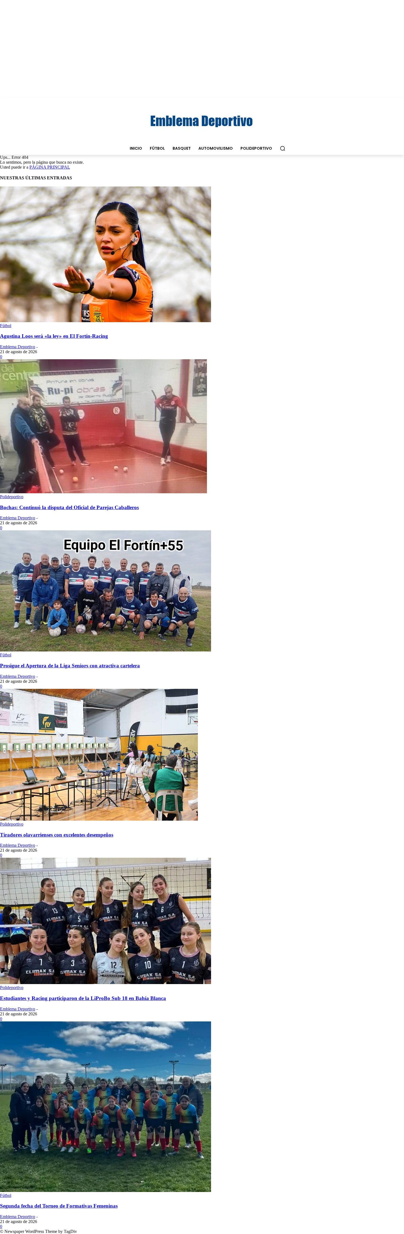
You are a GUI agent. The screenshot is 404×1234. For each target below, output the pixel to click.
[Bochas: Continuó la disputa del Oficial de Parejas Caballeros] (103, 491)
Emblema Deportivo (17, 346)
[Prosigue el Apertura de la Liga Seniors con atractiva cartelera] (105, 650)
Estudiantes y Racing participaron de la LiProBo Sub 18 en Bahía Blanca (83, 998)
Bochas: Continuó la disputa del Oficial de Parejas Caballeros (69, 507)
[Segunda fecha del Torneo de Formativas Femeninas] (105, 1190)
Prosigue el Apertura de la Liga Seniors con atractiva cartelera (70, 665)
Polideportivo (11, 496)
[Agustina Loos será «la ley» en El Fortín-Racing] (105, 320)
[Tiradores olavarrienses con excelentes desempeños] (99, 819)
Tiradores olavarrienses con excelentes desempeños (56, 835)
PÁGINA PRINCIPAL (49, 167)
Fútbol (5, 325)
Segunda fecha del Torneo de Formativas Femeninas (59, 1206)
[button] (282, 148)
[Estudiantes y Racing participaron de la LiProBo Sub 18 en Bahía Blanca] (105, 982)
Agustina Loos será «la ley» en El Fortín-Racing (54, 336)
